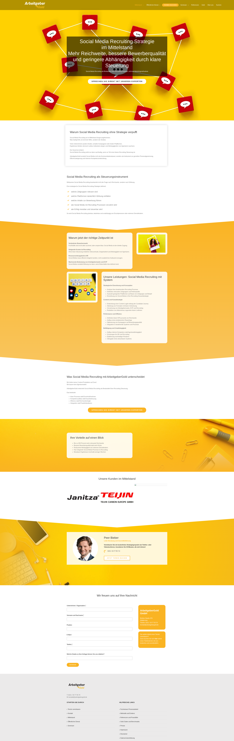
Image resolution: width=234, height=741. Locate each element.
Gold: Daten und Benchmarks (129, 721)
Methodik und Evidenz (127, 713)
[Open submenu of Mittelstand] (144, 5)
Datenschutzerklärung (127, 738)
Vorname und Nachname (75, 615)
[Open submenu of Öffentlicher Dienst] (160, 5)
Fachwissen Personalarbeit (129, 709)
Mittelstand (71, 717)
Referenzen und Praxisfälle (129, 717)
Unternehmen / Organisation (76, 605)
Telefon (69, 644)
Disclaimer (123, 734)
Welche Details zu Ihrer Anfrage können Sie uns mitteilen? (85, 654)
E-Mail (69, 635)
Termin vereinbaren (74, 709)
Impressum (124, 730)
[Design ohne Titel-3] (35, 2)
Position (69, 625)
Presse (122, 725)
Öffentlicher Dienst (74, 721)
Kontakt (70, 713)
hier (156, 638)
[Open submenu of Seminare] (188, 5)
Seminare (71, 725)
